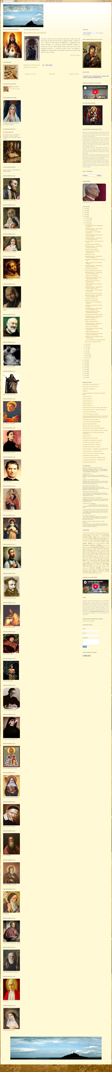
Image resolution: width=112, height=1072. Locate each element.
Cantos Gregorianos (101, 537)
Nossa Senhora (104, 559)
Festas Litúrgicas (104, 548)
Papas (84, 563)
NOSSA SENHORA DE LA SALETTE (93, 270)
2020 (85, 362)
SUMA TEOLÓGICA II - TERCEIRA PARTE (92, 451)
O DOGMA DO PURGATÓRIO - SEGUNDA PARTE (94, 459)
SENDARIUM (16, 8)
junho (86, 348)
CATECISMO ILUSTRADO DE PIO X (91, 384)
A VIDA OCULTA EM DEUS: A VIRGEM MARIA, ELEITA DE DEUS (94, 334)
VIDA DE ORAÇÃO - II (88, 398)
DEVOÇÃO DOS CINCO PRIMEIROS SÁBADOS (94, 428)
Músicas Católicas (92, 559)
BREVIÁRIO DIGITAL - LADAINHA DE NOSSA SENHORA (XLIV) (93, 324)
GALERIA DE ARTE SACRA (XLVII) (91, 485)
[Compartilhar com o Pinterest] (51, 65)
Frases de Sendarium (101, 550)
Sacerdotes (103, 566)
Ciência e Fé (87, 540)
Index (84, 554)
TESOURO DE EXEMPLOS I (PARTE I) (91, 442)
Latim (87, 556)
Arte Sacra (93, 535)
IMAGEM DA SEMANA (90, 319)
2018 (85, 366)
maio (86, 350)
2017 (85, 367)
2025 (85, 210)
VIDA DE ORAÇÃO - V (88, 405)
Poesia (91, 563)
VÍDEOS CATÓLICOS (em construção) (91, 426)
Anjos (94, 534)
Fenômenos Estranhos (92, 548)
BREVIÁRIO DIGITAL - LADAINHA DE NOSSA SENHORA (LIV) (93, 229)
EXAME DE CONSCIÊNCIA (89, 388)
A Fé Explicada (97, 533)
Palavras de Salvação (32, 67)
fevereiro (87, 355)
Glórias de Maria (96, 551)
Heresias (105, 551)
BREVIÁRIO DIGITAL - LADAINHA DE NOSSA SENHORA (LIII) (93, 239)
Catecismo (91, 538)
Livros (105, 556)
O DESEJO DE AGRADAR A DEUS (90, 479)
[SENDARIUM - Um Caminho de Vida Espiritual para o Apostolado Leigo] (56, 1059)
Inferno (97, 554)
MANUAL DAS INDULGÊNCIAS (90, 423)
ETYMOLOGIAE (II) (8, 132)
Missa (84, 559)
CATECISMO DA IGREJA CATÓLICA (91, 419)
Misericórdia (104, 557)
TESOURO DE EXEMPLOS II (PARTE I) (92, 446)
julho (86, 346)
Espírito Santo (105, 545)
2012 (85, 377)
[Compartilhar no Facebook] (50, 65)
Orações (103, 560)
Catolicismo (100, 538)
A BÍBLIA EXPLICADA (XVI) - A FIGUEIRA (92, 497)
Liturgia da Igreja (97, 556)
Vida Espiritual (89, 573)
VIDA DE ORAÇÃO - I (87, 396)
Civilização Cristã (97, 540)
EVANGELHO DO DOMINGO (91, 249)
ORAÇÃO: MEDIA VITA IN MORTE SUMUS (92, 468)
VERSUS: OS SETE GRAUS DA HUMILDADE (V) (92, 252)
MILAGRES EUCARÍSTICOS (89, 462)
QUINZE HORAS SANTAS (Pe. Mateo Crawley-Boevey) (95, 407)
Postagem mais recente (30, 74)
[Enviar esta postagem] (43, 65)
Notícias (87, 560)
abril (86, 352)
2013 (85, 375)
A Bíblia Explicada (87, 533)
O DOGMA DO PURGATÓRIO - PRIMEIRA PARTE (94, 457)
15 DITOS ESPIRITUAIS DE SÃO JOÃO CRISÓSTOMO (95, 509)
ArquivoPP (100, 534)
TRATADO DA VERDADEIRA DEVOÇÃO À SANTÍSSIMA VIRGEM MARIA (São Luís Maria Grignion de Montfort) (95, 417)
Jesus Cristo (105, 554)
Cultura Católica (100, 541)
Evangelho (95, 547)
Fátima (105, 547)
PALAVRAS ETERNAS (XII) (91, 298)
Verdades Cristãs (87, 571)
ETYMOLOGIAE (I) (87, 473)
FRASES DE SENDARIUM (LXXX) (90, 491)
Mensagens (90, 557)
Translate (88, 34)
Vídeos (97, 573)
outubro (87, 222)
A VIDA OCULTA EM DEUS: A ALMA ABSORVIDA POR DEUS (93, 278)
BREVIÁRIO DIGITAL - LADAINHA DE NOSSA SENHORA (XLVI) (93, 309)
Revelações (95, 566)
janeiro (87, 357)
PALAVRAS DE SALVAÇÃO (91, 268)
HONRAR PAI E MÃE (90, 254)
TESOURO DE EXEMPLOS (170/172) (93, 293)
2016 (85, 369)
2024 (85, 212)
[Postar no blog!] (47, 65)
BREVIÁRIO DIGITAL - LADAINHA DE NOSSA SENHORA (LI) (93, 257)
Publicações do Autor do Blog (95, 564)
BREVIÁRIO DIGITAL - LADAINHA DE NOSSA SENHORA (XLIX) (93, 273)
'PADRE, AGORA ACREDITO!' (91, 321)
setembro (87, 224)
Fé (83, 548)
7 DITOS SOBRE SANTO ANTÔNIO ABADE (95, 339)
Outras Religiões (86, 561)
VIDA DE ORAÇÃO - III (88, 401)
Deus (94, 543)
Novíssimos (94, 560)
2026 (85, 208)
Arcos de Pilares (15, 86)
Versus (97, 571)
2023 (85, 214)
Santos (92, 568)
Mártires (84, 557)
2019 (85, 364)
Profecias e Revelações (102, 563)
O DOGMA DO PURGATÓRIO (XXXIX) (93, 314)
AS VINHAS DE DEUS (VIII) (89, 515)
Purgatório (85, 566)
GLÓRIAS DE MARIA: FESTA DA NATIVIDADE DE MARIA (92, 312)
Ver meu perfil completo (15, 88)
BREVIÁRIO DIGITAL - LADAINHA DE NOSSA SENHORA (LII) (93, 247)
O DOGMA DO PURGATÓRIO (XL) (93, 244)
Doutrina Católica (89, 545)
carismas (84, 538)
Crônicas (91, 541)
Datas (85, 543)
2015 (85, 371)
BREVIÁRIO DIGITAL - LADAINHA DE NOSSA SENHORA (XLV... (93, 287)
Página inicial (52, 74)
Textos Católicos (98, 570)
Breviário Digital (87, 537)
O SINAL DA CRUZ (87, 436)
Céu (108, 538)
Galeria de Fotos (86, 551)
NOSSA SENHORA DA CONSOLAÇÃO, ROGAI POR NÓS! (94, 235)
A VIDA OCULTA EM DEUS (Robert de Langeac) (93, 453)
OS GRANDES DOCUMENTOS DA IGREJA (92, 440)
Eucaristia (87, 547)
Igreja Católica (87, 553)
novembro (87, 220)
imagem (97, 553)
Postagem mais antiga (74, 74)
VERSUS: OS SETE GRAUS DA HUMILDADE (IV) (92, 281)
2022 (85, 216)
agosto (87, 344)
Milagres (98, 557)
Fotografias (89, 550)
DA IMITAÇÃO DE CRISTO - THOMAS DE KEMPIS (94, 409)
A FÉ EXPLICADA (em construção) (90, 414)
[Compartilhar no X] (48, 65)
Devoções (102, 543)
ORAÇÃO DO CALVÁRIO (88, 621)
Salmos (84, 568)
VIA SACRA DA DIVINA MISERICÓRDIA (92, 421)
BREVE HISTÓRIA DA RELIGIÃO (90, 438)
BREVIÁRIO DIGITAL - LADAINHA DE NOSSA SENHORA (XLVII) (93, 296)
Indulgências (90, 554)
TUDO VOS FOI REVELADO (89, 411)
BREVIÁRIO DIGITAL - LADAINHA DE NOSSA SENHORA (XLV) (93, 317)
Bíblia (104, 535)
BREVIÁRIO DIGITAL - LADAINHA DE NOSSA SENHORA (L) (93, 266)
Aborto (90, 534)
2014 (85, 373)
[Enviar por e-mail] (45, 65)
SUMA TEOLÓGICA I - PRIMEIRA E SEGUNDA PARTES (95, 449)
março (86, 353)
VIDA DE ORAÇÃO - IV (88, 403)
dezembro (87, 218)
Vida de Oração (105, 571)
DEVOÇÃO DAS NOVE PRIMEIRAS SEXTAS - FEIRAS (95, 430)
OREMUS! (85, 391)
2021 (85, 360)
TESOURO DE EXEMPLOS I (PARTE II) (92, 444)
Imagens (105, 553)
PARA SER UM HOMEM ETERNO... (93, 341)
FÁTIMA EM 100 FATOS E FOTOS (90, 386)
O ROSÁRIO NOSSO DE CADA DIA (91, 455)
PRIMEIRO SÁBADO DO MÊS (92, 331)
